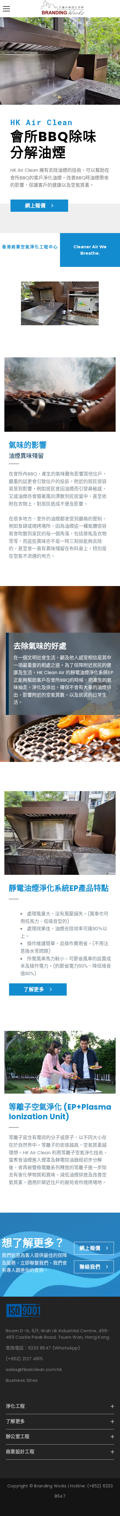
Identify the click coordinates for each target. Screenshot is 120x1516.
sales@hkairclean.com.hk (34, 1369)
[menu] (6, 8)
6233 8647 (39, 1348)
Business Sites (22, 1380)
